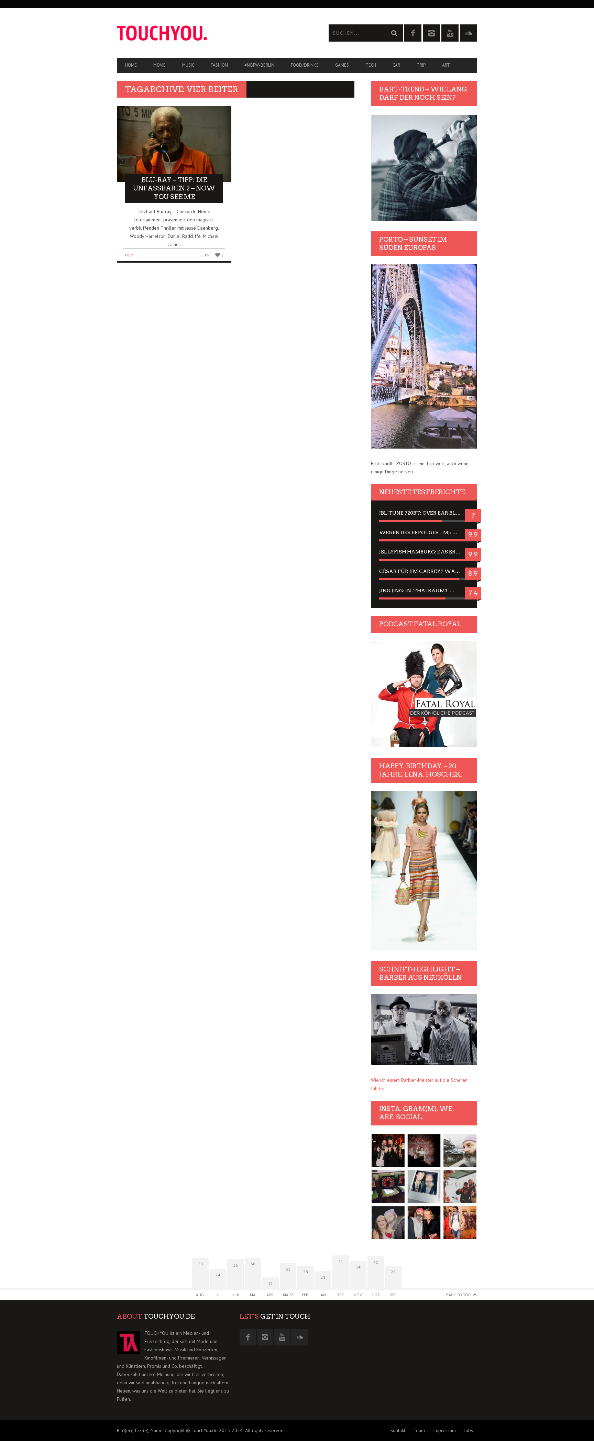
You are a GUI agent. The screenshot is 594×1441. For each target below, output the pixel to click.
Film (129, 254)
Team (419, 1430)
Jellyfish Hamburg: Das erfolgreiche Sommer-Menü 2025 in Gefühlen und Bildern (424, 551)
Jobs (468, 1430)
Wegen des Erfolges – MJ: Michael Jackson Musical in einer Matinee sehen (424, 532)
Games (342, 65)
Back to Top (458, 1294)
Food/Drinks (305, 65)
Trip (421, 65)
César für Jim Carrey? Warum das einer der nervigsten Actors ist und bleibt (424, 571)
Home (131, 65)
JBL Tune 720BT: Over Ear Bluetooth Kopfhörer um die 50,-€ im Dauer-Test (424, 513)
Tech (370, 65)
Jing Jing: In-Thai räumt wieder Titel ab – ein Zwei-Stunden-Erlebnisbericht (424, 590)
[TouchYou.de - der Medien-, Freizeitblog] (207, 33)
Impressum (444, 1430)
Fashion (219, 65)
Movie (159, 65)
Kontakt (397, 1430)
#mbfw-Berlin (259, 65)
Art (446, 65)
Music (188, 65)
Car (396, 65)
